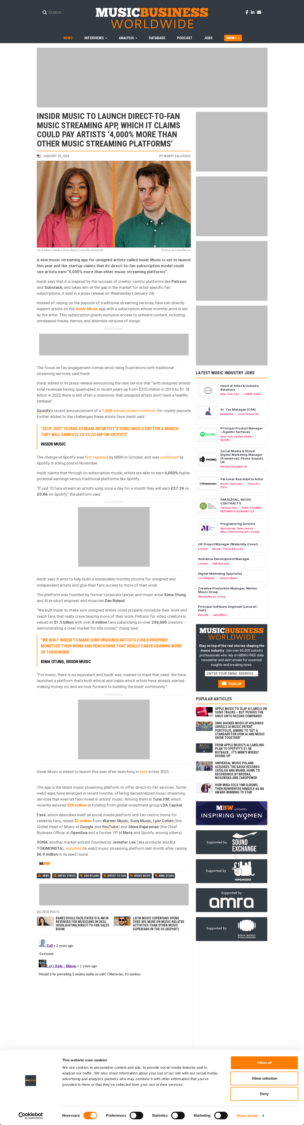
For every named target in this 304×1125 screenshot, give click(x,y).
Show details (247, 1116)
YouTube (110, 826)
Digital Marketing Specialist (220, 573)
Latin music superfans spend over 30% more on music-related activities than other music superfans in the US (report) (158, 923)
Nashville (226, 414)
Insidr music (142, 875)
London (203, 549)
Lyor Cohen (163, 820)
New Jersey (245, 528)
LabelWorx (220, 615)
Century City (228, 507)
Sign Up (235, 684)
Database (157, 38)
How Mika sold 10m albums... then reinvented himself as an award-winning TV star (239, 788)
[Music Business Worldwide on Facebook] (248, 12)
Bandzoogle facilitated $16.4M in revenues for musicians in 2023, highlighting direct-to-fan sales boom (82, 923)
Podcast (184, 38)
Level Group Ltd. (249, 414)
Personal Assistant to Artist (241, 479)
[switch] (136, 1115)
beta (143, 771)
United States (66, 875)
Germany (236, 483)
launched (73, 848)
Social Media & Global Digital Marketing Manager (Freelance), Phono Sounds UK (241, 456)
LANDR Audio (252, 394)
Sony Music (140, 820)
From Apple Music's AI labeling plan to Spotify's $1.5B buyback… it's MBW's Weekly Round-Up (239, 750)
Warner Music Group (212, 596)
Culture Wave (228, 578)
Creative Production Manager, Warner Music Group (227, 590)
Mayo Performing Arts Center (240, 531)
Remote (203, 615)
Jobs (208, 38)
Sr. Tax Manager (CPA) (238, 409)
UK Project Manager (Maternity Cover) (228, 544)
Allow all (264, 1063)
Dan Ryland (91, 875)
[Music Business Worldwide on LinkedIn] (253, 12)
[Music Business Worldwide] (152, 18)
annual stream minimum (129, 410)
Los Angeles (206, 578)
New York (226, 436)
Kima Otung (166, 875)
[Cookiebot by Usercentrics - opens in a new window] (31, 1115)
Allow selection (264, 1078)
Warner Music (115, 820)
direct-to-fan (116, 875)
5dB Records (221, 563)
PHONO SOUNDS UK (233, 466)
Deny (264, 1094)
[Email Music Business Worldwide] (259, 12)
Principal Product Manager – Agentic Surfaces (241, 430)
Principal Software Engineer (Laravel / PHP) (228, 608)
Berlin (224, 483)
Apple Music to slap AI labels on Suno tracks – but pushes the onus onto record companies (241, 712)
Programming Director (237, 524)
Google (86, 826)
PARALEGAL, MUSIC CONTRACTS (236, 501)
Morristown (228, 528)
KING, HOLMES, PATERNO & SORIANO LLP (241, 509)
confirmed (169, 457)
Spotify (43, 410)
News (68, 38)
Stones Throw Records (227, 549)
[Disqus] (114, 996)
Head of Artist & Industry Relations (239, 387)
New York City (229, 394)
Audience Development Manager (223, 559)
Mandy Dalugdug (177, 156)
